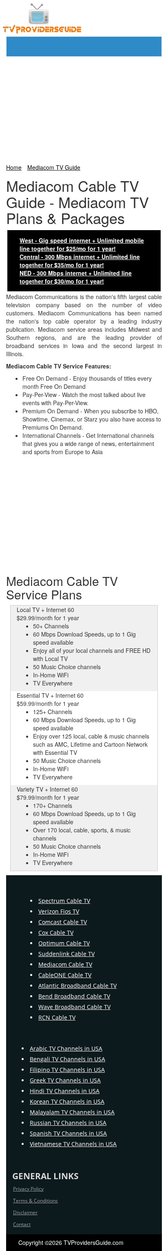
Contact (22, 1224)
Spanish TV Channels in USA (68, 1133)
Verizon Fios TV (58, 911)
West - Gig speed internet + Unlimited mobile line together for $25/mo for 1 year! (82, 244)
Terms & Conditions (35, 1200)
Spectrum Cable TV (64, 901)
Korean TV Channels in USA (67, 1101)
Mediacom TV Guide (53, 167)
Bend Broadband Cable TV (74, 996)
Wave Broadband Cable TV (74, 1007)
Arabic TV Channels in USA (66, 1048)
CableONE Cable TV (64, 975)
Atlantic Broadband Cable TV (77, 985)
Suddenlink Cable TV (66, 954)
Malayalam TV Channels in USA (72, 1112)
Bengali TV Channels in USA (67, 1059)
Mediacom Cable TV (65, 964)
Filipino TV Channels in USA (67, 1070)
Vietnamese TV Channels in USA (73, 1144)
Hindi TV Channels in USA (64, 1091)
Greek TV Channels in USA (65, 1080)
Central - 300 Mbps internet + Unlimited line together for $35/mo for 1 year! (80, 261)
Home (14, 167)
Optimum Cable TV (64, 943)
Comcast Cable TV (62, 922)
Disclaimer (25, 1212)
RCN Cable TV (56, 1017)
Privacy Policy (28, 1188)
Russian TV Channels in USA (68, 1123)
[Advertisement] (84, 109)
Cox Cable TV (55, 932)
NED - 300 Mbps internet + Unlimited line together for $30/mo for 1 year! (76, 277)
